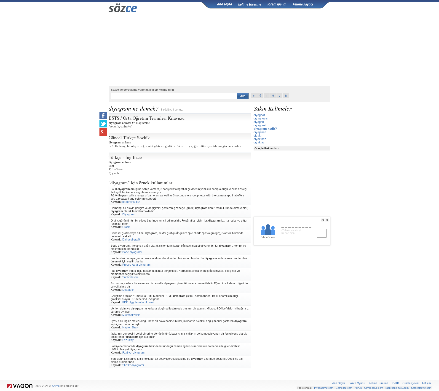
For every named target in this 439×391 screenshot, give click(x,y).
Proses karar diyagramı (136, 264)
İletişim (426, 383)
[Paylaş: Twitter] (103, 123)
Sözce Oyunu (356, 383)
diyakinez (260, 139)
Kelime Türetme (378, 383)
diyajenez (260, 132)
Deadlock (128, 289)
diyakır (258, 135)
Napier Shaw (130, 327)
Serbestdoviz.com (421, 387)
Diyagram (128, 214)
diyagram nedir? (265, 128)
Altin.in (358, 387)
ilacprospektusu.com (397, 387)
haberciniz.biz (131, 201)
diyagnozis (261, 118)
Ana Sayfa (338, 383)
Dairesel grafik (131, 239)
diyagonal (260, 125)
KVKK (395, 383)
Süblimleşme (130, 277)
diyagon (259, 122)
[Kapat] (327, 220)
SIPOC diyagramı (133, 365)
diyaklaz (259, 142)
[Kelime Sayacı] (303, 4)
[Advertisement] (219, 50)
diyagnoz (259, 115)
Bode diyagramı (132, 252)
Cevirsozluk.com (373, 387)
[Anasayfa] (224, 4)
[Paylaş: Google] (103, 132)
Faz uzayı (128, 340)
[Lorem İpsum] (277, 4)
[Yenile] (322, 220)
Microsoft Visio (131, 315)
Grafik (126, 227)
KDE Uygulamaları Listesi (138, 302)
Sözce (56, 386)
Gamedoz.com (344, 387)
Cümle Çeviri (410, 383)
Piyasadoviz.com (323, 387)
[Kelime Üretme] (249, 4)
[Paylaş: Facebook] (103, 115)
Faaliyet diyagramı (133, 352)
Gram (119, 169)
